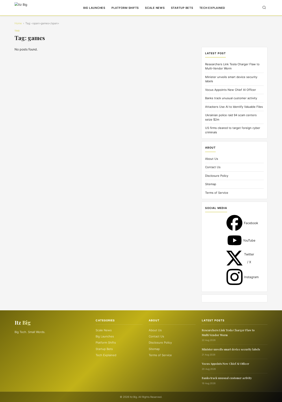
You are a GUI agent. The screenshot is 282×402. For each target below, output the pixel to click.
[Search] (264, 8)
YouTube (234, 240)
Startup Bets (182, 7)
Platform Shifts (125, 7)
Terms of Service (216, 192)
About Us (211, 158)
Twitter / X (234, 258)
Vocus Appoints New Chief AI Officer (230, 89)
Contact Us (213, 167)
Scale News (155, 7)
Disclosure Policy (216, 175)
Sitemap (210, 184)
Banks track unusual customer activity (231, 98)
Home (18, 23)
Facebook (234, 223)
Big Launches (94, 7)
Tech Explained (212, 7)
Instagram (234, 277)
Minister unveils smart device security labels (231, 349)
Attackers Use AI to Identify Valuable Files (234, 106)
